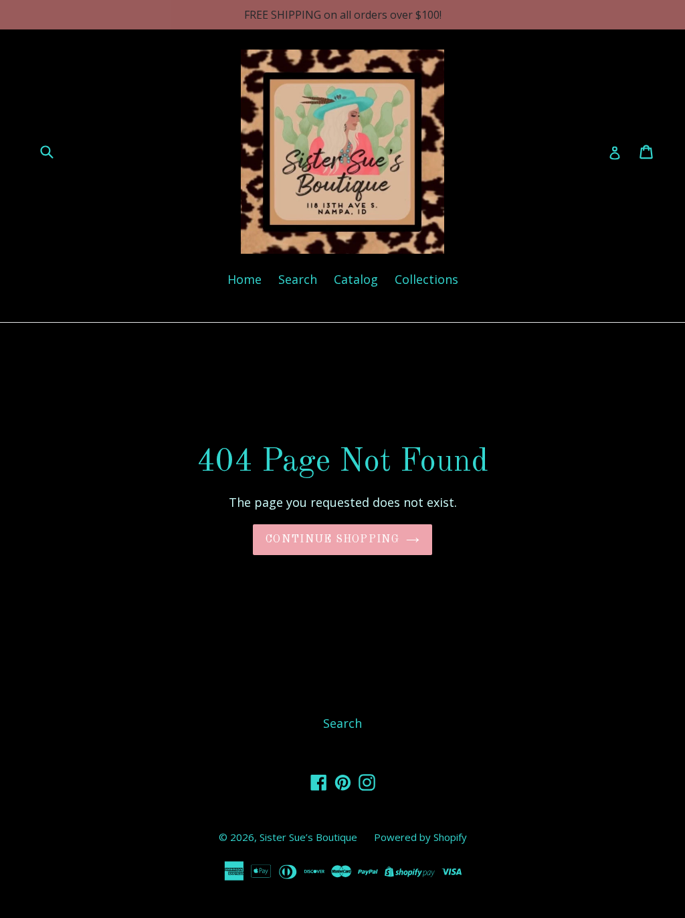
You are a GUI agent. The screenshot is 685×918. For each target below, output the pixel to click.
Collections (426, 279)
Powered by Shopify (420, 837)
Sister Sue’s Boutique (308, 837)
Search (297, 279)
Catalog (356, 279)
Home (244, 279)
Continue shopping (332, 539)
